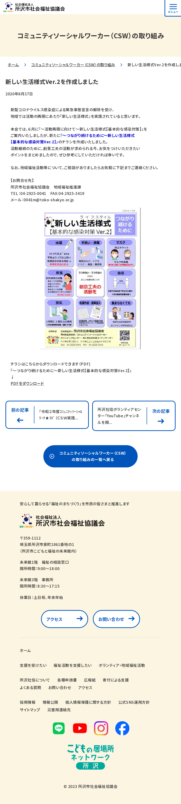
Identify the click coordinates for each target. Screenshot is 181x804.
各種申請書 (67, 680)
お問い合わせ (111, 619)
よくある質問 (30, 687)
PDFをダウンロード (27, 383)
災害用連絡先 (59, 709)
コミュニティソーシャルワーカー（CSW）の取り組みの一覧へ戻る (93, 456)
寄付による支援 (116, 680)
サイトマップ (30, 709)
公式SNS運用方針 (134, 702)
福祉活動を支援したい (72, 665)
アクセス (54, 619)
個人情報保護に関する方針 (88, 702)
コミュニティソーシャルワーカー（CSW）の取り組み (73, 64)
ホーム (13, 64)
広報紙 (90, 680)
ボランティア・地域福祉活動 (122, 665)
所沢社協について (35, 680)
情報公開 (50, 702)
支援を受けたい (33, 665)
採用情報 (28, 702)
